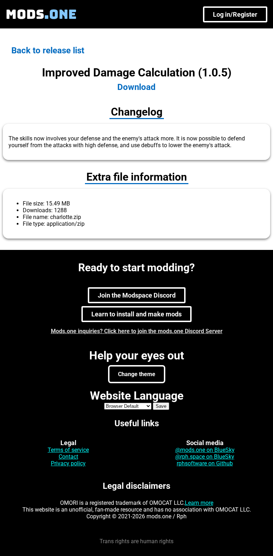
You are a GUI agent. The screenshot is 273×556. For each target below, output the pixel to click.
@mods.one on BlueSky (205, 450)
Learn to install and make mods (136, 314)
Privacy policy (68, 463)
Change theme (136, 374)
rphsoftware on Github (205, 463)
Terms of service (68, 450)
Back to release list (47, 50)
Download (136, 87)
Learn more (199, 502)
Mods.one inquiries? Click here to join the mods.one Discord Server (137, 331)
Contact (68, 456)
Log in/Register (235, 14)
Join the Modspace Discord (137, 295)
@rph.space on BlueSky (204, 456)
